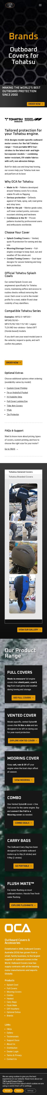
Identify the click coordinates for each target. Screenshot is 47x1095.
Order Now (34, 104)
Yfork (9, 410)
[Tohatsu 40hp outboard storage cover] (15, 531)
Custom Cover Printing (17, 388)
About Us (11, 1044)
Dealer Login (12, 1051)
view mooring (22, 780)
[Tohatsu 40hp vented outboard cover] (30, 531)
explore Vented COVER (22, 741)
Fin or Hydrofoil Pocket (17, 392)
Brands (10, 1015)
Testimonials (13, 1036)
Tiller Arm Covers (15, 406)
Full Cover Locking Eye (17, 401)
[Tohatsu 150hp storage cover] (22, 593)
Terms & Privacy (14, 1055)
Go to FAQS (10, 449)
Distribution (12, 1048)
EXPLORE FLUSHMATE (22, 905)
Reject (18, 1091)
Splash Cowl (12, 985)
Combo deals (22, 823)
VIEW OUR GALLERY (28, 630)
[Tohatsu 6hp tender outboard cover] (23, 502)
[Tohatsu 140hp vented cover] (23, 557)
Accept (7, 1091)
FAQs (9, 1029)
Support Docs (13, 1040)
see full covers (22, 698)
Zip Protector (13, 414)
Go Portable (22, 866)
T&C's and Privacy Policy (12, 1081)
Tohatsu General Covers (21, 472)
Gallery (10, 1033)
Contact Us (12, 1059)
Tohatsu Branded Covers (21, 477)
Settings (30, 1091)
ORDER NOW (12, 363)
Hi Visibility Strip (14, 397)
